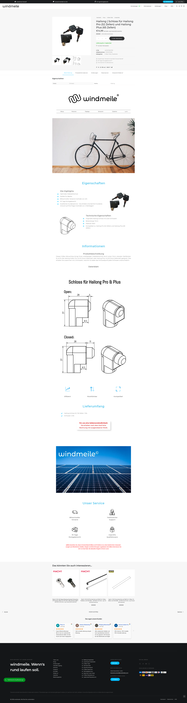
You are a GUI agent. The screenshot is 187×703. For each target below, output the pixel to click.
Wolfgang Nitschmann (86, 624)
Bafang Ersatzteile (88, 659)
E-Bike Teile (86, 663)
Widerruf (55, 673)
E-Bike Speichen (88, 669)
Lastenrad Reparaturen (89, 677)
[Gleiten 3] (76, 60)
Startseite (98, 17)
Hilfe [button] (172, 6)
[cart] (184, 6)
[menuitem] (168, 1)
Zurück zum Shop (93, 612)
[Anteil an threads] (100, 67)
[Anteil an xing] (110, 67)
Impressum (163, 699)
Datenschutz (170, 699)
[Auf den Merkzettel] (77, 571)
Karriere (55, 667)
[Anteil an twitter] (98, 67)
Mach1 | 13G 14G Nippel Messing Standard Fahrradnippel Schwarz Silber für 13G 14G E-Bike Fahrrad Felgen (66, 601)
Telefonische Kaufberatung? (15, 680)
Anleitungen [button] (158, 6)
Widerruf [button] (116, 679)
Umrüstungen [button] (135, 6)
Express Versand (88, 667)
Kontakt (55, 671)
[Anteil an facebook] (96, 67)
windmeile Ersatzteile (89, 661)
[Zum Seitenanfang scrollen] (184, 696)
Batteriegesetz (57, 677)
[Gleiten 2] (66, 60)
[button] (177, 6)
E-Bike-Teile (110, 17)
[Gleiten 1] (56, 60)
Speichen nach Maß (89, 673)
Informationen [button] (147, 6)
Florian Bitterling (123, 624)
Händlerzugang (57, 665)
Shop (166, 6)
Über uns (55, 659)
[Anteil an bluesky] (108, 67)
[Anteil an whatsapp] (106, 67)
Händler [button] (115, 663)
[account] (179, 6)
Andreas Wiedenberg (66, 624)
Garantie (55, 675)
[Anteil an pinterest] (102, 67)
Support (55, 669)
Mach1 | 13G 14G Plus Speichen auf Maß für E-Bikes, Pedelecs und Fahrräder (94, 601)
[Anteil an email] (112, 67)
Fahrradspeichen (88, 671)
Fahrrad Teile (87, 665)
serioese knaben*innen (105, 624)
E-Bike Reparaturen (89, 675)
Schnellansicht (77, 574)
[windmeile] (10, 6)
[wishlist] (181, 6)
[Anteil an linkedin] (104, 67)
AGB (176, 699)
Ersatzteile (117, 17)
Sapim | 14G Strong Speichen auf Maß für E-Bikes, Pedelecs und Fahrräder (121, 601)
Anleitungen (56, 663)
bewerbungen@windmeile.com (119, 673)
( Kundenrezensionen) (107, 33)
